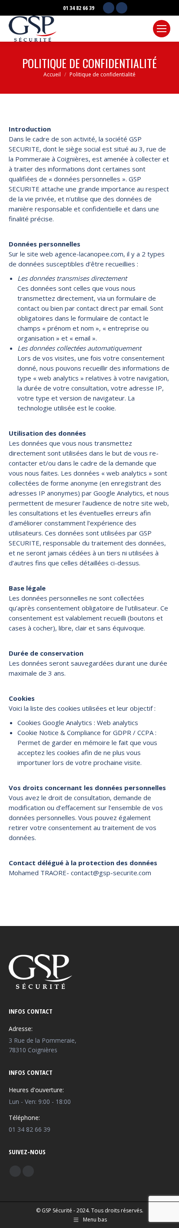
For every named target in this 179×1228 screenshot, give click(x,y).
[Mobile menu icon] (161, 28)
